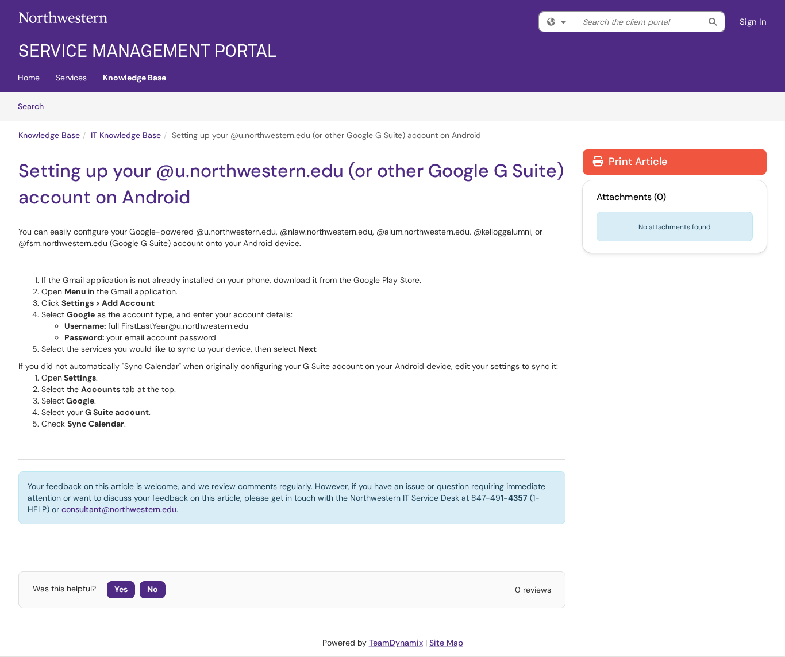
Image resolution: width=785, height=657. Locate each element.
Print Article (636, 161)
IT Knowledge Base (126, 135)
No (152, 589)
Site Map (446, 642)
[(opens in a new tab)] (147, 34)
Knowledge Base (134, 77)
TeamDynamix (396, 642)
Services (71, 77)
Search (35, 106)
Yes (121, 589)
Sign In (753, 22)
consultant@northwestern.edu (118, 509)
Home (29, 77)
